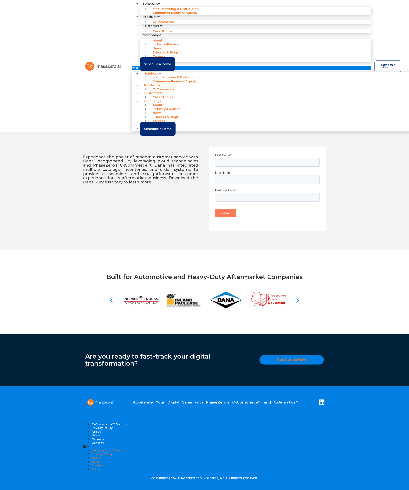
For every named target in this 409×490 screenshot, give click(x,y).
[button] (251, 68)
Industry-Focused (167, 44)
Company (151, 35)
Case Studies (163, 31)
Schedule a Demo (157, 64)
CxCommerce (163, 22)
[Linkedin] (321, 402)
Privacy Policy (102, 427)
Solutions (150, 3)
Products (150, 17)
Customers (152, 26)
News (96, 461)
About (96, 458)
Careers (98, 465)
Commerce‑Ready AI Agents (175, 13)
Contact (98, 442)
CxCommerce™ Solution (110, 450)
